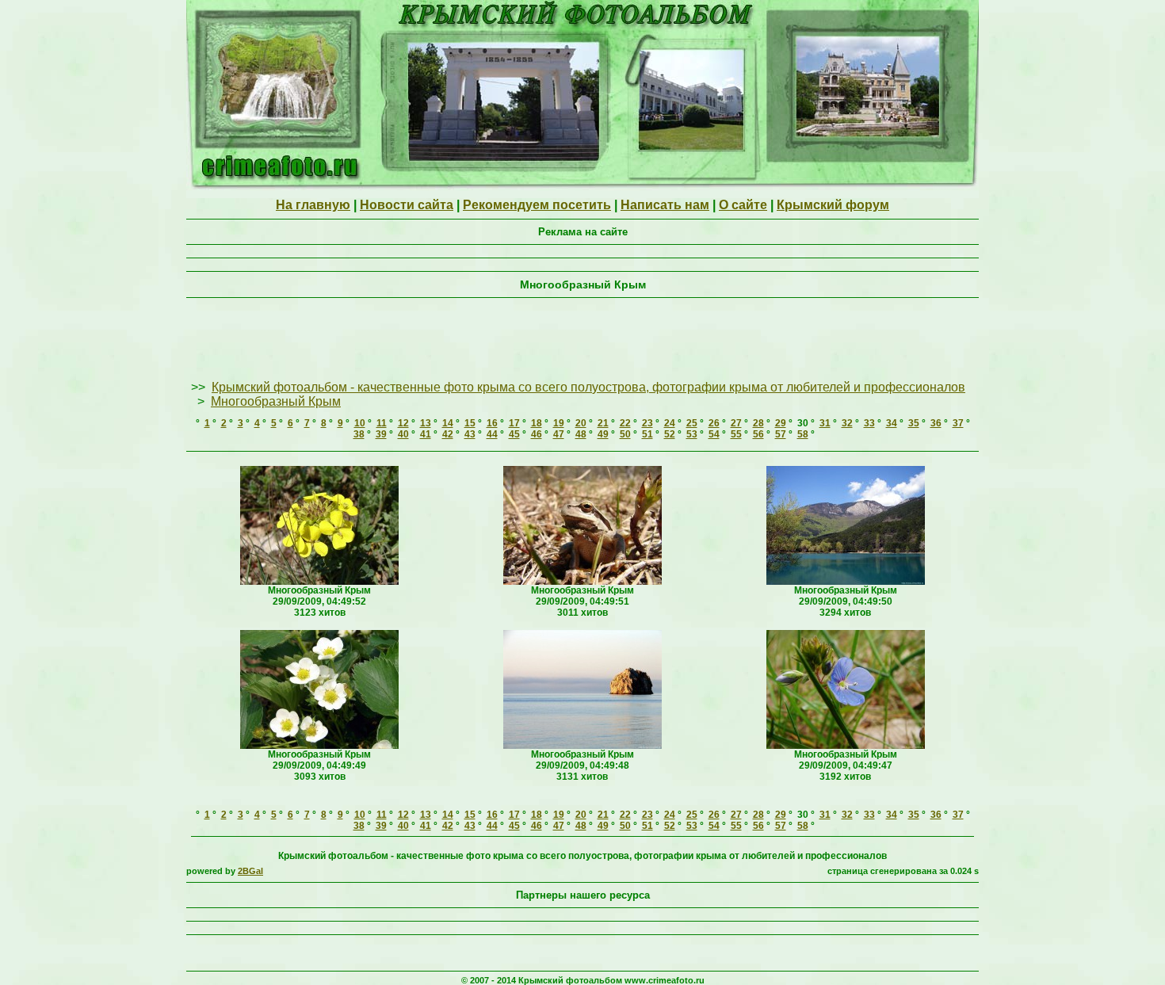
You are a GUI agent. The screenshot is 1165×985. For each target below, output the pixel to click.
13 (425, 423)
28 (758, 423)
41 (425, 434)
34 (891, 423)
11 (381, 423)
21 (603, 423)
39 (381, 434)
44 (492, 434)
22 (625, 423)
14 (447, 423)
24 (669, 423)
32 (847, 423)
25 (691, 423)
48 (580, 434)
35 (913, 423)
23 (647, 423)
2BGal (250, 871)
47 (558, 434)
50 (625, 434)
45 (514, 434)
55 (736, 434)
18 (536, 423)
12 (403, 423)
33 (869, 423)
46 (536, 434)
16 (492, 423)
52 (669, 434)
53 (691, 434)
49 (603, 434)
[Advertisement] (582, 340)
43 (470, 434)
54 (714, 434)
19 (558, 423)
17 (514, 423)
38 (359, 434)
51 (647, 434)
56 (758, 434)
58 (802, 434)
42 (447, 434)
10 (359, 423)
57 (780, 434)
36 (936, 423)
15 (470, 423)
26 (714, 423)
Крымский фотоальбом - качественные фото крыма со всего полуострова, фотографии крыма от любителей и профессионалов (588, 387)
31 (825, 423)
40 (403, 434)
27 (736, 423)
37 (958, 423)
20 (580, 423)
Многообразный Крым (276, 401)
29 (780, 423)
